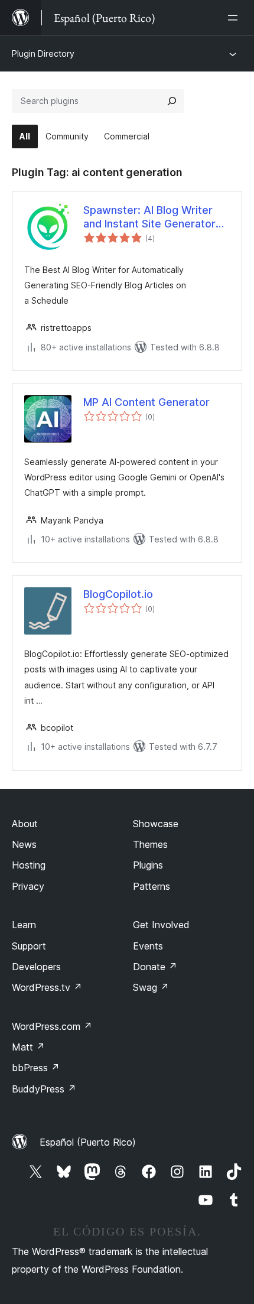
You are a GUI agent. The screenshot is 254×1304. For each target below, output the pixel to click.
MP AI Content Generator (146, 402)
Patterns (151, 886)
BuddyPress (44, 1089)
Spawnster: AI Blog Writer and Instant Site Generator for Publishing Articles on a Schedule (150, 217)
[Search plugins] (172, 101)
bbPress (36, 1068)
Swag (151, 987)
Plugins (148, 865)
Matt (28, 1047)
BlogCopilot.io (118, 594)
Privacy (28, 886)
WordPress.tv (47, 987)
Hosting (28, 865)
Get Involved (161, 925)
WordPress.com (52, 1026)
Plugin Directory (43, 53)
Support (29, 946)
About (25, 824)
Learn (24, 925)
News (24, 844)
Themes (150, 844)
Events (148, 946)
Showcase (155, 824)
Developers (36, 967)
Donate (155, 967)
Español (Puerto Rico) (88, 1142)
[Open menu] (235, 17)
